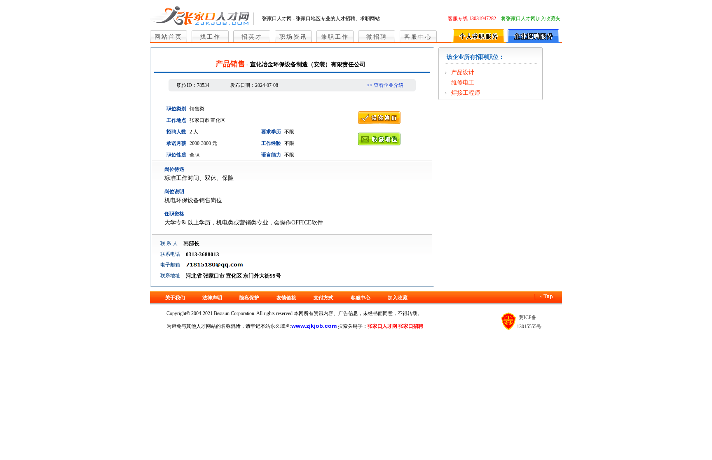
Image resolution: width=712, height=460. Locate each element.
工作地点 (176, 120)
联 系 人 (169, 243)
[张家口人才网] (202, 14)
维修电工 (462, 82)
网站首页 (169, 37)
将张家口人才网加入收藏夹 (530, 18)
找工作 (210, 37)
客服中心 (418, 37)
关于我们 (175, 298)
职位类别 (176, 109)
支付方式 (323, 298)
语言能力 (271, 155)
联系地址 (170, 275)
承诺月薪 (176, 143)
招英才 (251, 37)
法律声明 (212, 298)
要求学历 (271, 132)
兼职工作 (335, 37)
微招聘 (376, 37)
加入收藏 (398, 298)
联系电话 (170, 254)
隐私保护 (249, 298)
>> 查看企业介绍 (385, 85)
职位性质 (176, 155)
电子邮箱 (170, 265)
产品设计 (462, 72)
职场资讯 (293, 37)
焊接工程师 (465, 93)
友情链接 (286, 298)
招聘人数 (176, 132)
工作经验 (271, 143)
